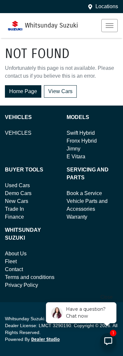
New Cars (16, 201)
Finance (14, 217)
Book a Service (84, 193)
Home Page (23, 91)
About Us (16, 253)
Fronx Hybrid (82, 141)
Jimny (73, 148)
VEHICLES (18, 133)
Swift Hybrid (81, 133)
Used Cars (17, 185)
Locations (106, 6)
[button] (109, 25)
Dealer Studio (45, 339)
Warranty (77, 217)
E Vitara (76, 156)
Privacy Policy (21, 285)
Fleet (11, 261)
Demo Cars (18, 193)
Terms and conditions (29, 277)
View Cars (60, 91)
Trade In (14, 209)
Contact (14, 269)
